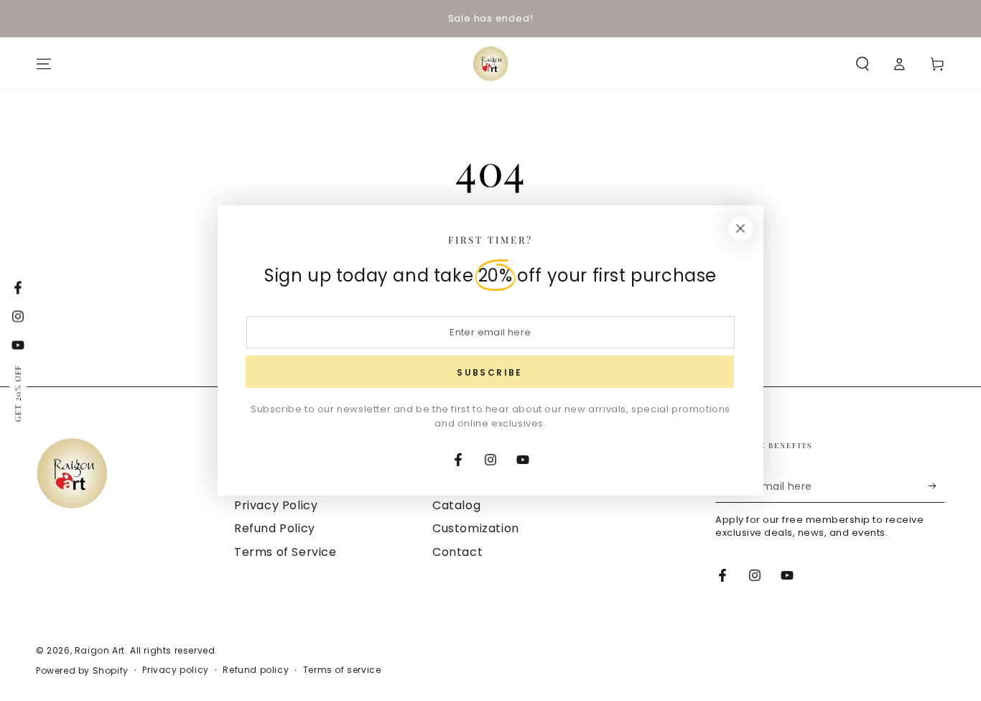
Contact (457, 552)
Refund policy (256, 670)
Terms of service (342, 670)
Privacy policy (175, 670)
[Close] (740, 228)
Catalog (456, 505)
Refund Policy (274, 528)
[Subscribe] (937, 486)
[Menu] (43, 64)
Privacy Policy (275, 505)
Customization (475, 528)
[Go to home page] (490, 64)
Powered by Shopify (82, 671)
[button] (862, 64)
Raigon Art (100, 650)
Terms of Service (285, 552)
